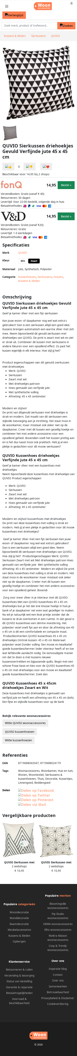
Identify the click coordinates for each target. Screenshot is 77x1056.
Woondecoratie (19, 912)
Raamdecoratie (19, 924)
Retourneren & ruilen (19, 969)
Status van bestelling (19, 981)
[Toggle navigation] (6, 6)
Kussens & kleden (29, 281)
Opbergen (19, 941)
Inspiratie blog (58, 969)
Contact (58, 975)
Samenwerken (58, 986)
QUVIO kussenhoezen (19, 732)
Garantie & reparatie (19, 987)
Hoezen (58, 277)
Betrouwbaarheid (58, 992)
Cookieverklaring (57, 1004)
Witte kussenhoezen (18, 740)
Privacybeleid (49, 998)
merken (65, 895)
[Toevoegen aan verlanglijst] (46, 166)
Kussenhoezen (27, 277)
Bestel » (66, 185)
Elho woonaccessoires (57, 930)
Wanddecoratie (19, 918)
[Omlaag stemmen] (29, 166)
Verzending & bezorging (19, 975)
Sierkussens (45, 277)
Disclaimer (67, 998)
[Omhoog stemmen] (8, 166)
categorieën (26, 904)
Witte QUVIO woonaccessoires (25, 723)
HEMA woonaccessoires (57, 924)
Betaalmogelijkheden (19, 993)
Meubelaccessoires (19, 930)
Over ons (58, 980)
